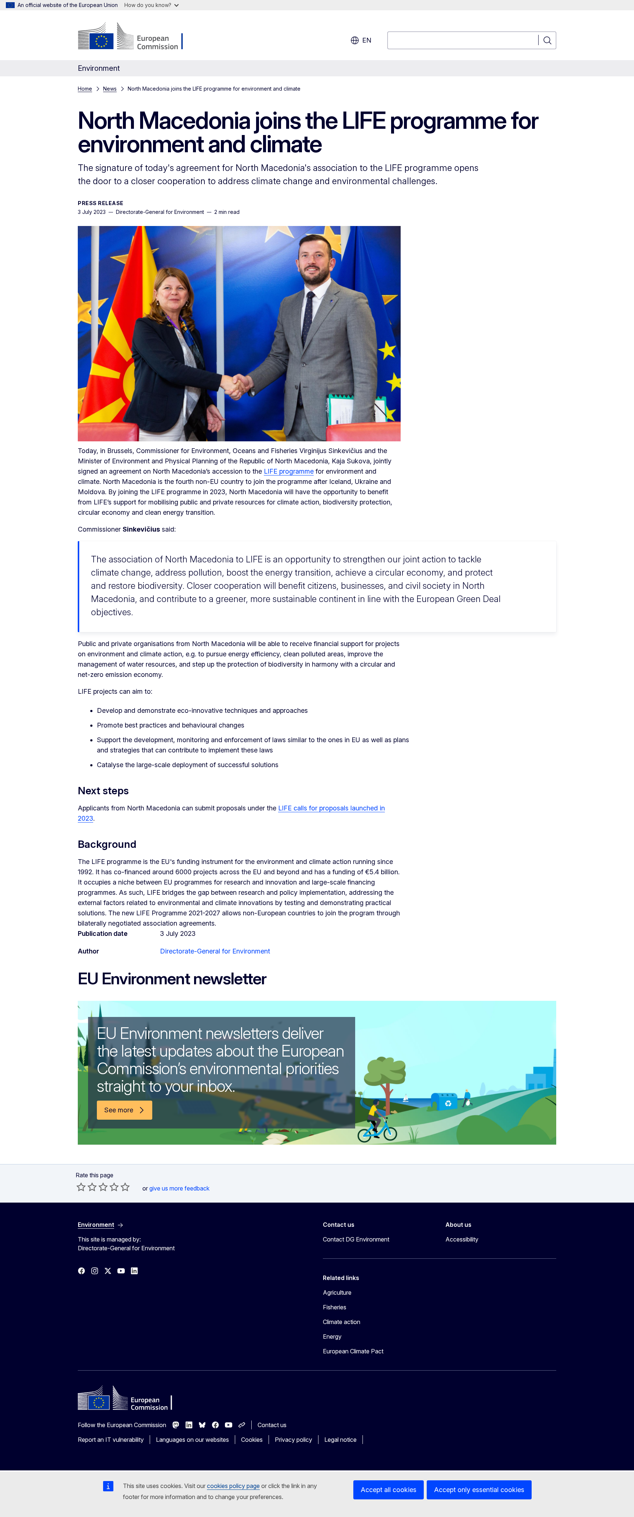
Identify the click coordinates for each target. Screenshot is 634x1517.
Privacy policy (293, 1439)
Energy (332, 1336)
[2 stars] (87, 1187)
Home (85, 88)
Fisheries (334, 1307)
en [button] (366, 40)
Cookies (252, 1439)
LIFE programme (289, 471)
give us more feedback (179, 1188)
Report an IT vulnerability (111, 1439)
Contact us (272, 1425)
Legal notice (340, 1439)
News (110, 88)
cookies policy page (233, 1485)
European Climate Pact (353, 1351)
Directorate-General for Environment (215, 951)
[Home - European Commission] (137, 36)
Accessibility (461, 1239)
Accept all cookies (388, 1490)
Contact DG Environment (356, 1239)
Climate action (341, 1321)
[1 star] (81, 1187)
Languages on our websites (192, 1439)
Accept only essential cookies (479, 1490)
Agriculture (337, 1292)
